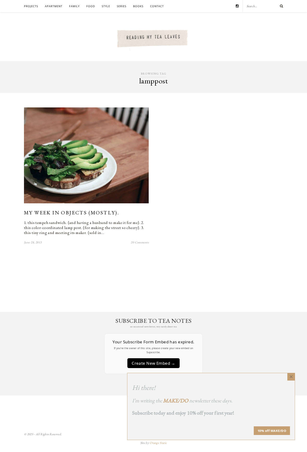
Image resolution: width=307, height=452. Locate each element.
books (138, 6)
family (74, 6)
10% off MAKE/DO (272, 431)
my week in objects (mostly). (71, 212)
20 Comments (140, 242)
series (121, 6)
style (106, 6)
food (90, 6)
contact (157, 6)
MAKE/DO (175, 400)
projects (31, 6)
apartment (53, 6)
